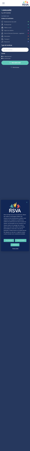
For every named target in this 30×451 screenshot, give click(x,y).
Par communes (6, 58)
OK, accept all (9, 240)
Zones (3, 53)
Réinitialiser (15, 67)
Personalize (15, 244)
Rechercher (16, 63)
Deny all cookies (20, 240)
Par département (6, 56)
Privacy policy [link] (15, 248)
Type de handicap (6, 45)
